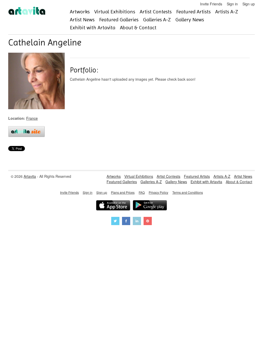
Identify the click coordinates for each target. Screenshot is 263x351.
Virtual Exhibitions (114, 12)
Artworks (80, 12)
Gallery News (189, 20)
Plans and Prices (123, 192)
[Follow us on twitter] (115, 221)
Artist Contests (156, 12)
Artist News (82, 20)
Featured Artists (193, 12)
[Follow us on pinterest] (148, 221)
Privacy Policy (158, 192)
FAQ (142, 192)
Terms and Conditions (187, 192)
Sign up (248, 3)
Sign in (232, 3)
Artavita (30, 176)
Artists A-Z (226, 12)
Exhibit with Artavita (92, 28)
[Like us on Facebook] (126, 221)
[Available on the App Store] (113, 206)
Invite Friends (211, 3)
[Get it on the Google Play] (150, 206)
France (32, 118)
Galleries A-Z (157, 20)
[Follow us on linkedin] (137, 221)
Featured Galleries (118, 20)
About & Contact (138, 28)
